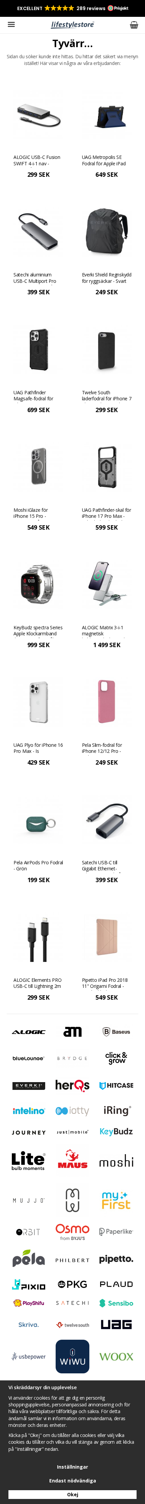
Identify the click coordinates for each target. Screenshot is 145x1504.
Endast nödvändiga (72, 1480)
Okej (72, 1494)
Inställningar (72, 1467)
